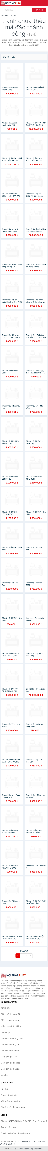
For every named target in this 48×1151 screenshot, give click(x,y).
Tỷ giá (16, 1141)
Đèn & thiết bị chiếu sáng (13, 1107)
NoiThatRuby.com (21, 1149)
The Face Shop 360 (28, 1141)
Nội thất (4, 1089)
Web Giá (3, 1144)
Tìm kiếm (39, 9)
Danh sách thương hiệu (12, 1038)
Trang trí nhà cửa (9, 1095)
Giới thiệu (5, 1008)
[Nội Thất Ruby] (13, 975)
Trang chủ (4, 15)
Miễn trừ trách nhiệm (11, 1026)
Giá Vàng (42, 1141)
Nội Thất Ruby (36, 1149)
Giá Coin (11, 1144)
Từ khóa (13, 15)
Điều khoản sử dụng (10, 1020)
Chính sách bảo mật (10, 1014)
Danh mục (5, 1032)
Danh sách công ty (10, 1044)
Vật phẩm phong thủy (11, 1101)
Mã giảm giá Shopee (10, 1069)
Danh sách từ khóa (10, 1050)
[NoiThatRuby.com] (15, 3)
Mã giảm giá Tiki (9, 1056)
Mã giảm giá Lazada (10, 1062)
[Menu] (44, 3)
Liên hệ (4, 1075)
